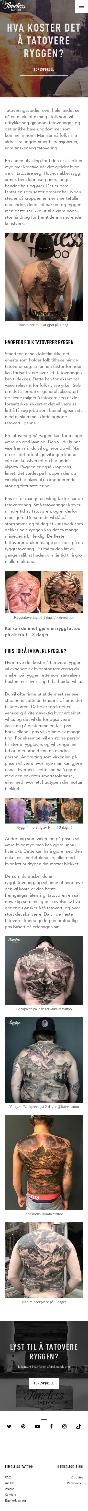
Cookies (77, 1477)
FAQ (8, 1477)
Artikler (10, 1483)
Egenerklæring (15, 1500)
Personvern (75, 1483)
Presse (9, 1489)
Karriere (10, 1494)
